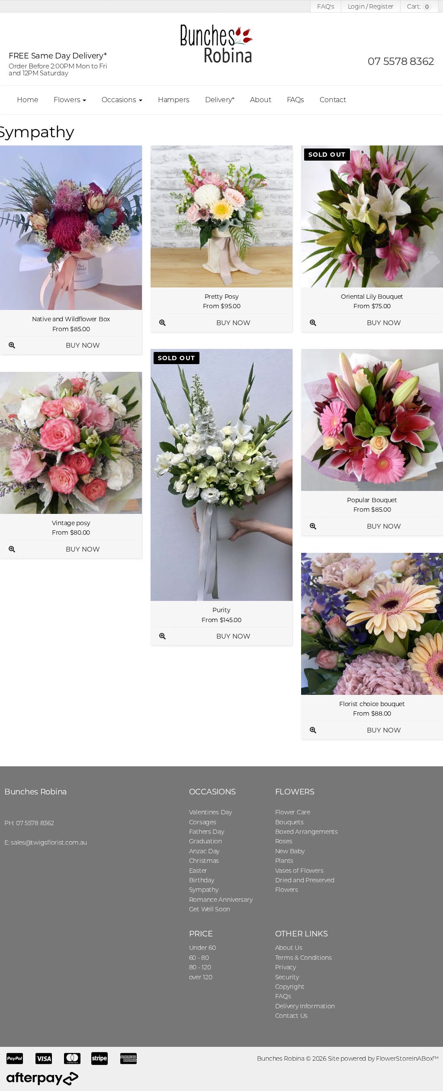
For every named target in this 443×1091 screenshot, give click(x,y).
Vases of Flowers (299, 871)
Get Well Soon (209, 909)
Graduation (205, 841)
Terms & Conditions (303, 958)
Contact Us (291, 1016)
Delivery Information (305, 1006)
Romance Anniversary (221, 900)
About (260, 100)
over (200, 977)
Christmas (204, 861)
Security (287, 977)
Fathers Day (206, 832)
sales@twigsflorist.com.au (49, 842)
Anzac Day (204, 851)
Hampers (173, 100)
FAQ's (325, 6)
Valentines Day (210, 812)
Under (202, 948)
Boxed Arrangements (306, 832)
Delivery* (220, 100)
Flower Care (292, 812)
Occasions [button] (120, 100)
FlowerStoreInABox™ (407, 1058)
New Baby (290, 851)
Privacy (285, 967)
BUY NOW (83, 345)
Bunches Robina (35, 792)
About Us (288, 948)
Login (356, 6)
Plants (284, 861)
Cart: (418, 6)
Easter (198, 871)
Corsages (202, 822)
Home (27, 100)
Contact (333, 100)
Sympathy (203, 890)
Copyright (289, 987)
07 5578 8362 (401, 61)
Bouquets (289, 822)
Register (381, 6)
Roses (283, 841)
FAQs (295, 100)
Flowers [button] (68, 100)
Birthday (201, 880)
